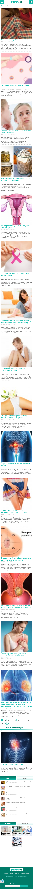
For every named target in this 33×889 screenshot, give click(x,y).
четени (24, 778)
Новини (8, 823)
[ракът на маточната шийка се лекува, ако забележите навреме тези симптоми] (16, 589)
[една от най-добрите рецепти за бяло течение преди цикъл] (16, 351)
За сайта (17, 873)
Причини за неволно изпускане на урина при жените (5, 833)
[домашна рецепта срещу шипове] (16, 747)
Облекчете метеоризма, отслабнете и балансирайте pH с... (18, 792)
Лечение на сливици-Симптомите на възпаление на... (18, 808)
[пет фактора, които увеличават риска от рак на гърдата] (16, 256)
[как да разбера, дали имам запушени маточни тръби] (16, 209)
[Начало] (16, 869)
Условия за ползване (24, 873)
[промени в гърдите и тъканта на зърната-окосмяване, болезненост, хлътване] (16, 636)
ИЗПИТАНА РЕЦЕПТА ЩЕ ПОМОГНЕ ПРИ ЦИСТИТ (18, 786)
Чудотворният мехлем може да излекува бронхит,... (19, 781)
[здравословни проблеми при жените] (16, 23)
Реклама (6, 873)
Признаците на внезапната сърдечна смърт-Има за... (16, 844)
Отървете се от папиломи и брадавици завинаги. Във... (18, 798)
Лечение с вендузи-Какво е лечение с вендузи (17, 813)
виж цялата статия (13, 782)
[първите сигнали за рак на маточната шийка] (16, 446)
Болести (25, 823)
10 (2, 723)
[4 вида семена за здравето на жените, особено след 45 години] (16, 161)
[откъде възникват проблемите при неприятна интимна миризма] (16, 399)
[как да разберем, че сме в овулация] (16, 68)
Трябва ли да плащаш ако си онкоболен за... (27, 833)
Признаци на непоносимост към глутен (15, 802)
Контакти (11, 873)
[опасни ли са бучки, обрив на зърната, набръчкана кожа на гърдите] (16, 541)
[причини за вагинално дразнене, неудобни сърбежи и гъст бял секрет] (16, 494)
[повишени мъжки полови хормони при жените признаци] (16, 114)
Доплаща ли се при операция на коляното (17, 833)
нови (8, 778)
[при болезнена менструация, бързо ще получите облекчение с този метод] (16, 304)
